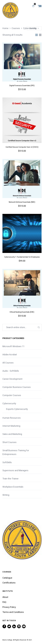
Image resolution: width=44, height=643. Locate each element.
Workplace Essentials (12, 486)
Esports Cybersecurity (17, 409)
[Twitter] (9, 626)
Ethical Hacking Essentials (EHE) (22, 312)
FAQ (4, 602)
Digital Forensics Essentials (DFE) (22, 86)
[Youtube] (24, 626)
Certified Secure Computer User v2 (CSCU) (22, 147)
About (5, 597)
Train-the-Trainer (10, 478)
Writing (5, 495)
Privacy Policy (9, 607)
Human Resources (11, 418)
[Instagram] (19, 626)
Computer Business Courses (16, 387)
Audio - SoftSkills (10, 371)
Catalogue (7, 578)
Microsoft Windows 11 (13, 346)
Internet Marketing (11, 426)
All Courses (8, 362)
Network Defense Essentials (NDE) (22, 202)
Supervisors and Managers (15, 470)
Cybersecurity (9, 403)
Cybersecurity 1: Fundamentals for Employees (22, 257)
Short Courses (9, 442)
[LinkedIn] (14, 626)
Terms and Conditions (13, 612)
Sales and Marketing (12, 434)
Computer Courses (11, 395)
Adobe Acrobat (9, 354)
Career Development (12, 379)
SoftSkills (7, 462)
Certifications (9, 582)
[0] (33, 6)
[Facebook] (4, 626)
